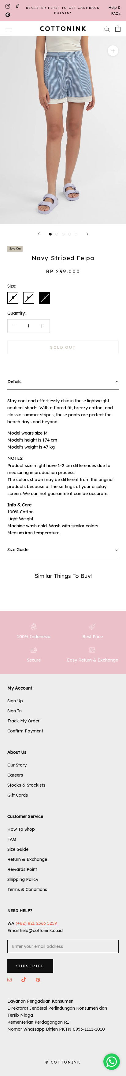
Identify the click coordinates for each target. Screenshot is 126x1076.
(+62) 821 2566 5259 (36, 923)
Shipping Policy (22, 879)
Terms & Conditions (27, 889)
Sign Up (15, 701)
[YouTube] (17, 6)
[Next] (87, 233)
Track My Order (23, 721)
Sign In (14, 711)
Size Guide (17, 849)
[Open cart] (117, 29)
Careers (15, 775)
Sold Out (63, 347)
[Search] (107, 28)
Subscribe (30, 966)
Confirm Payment (25, 731)
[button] (63, 382)
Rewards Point (22, 869)
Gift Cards (17, 795)
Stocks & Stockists (26, 785)
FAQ (11, 839)
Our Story (17, 765)
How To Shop (21, 829)
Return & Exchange (27, 859)
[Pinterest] (8, 15)
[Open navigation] (9, 28)
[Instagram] (8, 6)
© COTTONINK (63, 1062)
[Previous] (39, 233)
